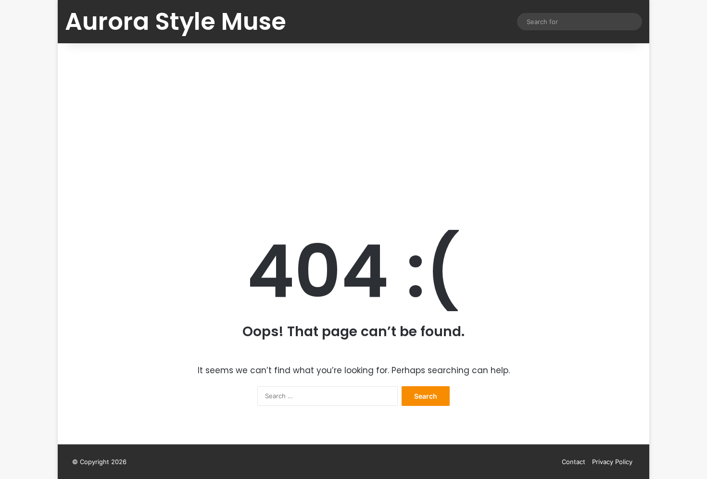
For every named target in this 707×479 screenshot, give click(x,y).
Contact (573, 462)
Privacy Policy (612, 462)
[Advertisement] (353, 125)
